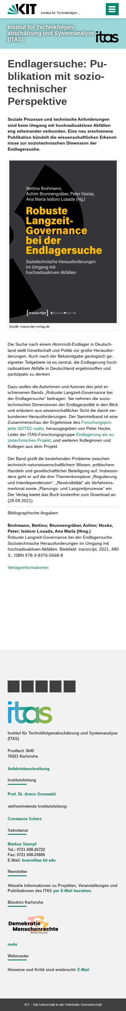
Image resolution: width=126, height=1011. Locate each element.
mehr (12, 944)
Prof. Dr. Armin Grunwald (32, 794)
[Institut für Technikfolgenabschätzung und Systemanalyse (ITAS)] (107, 36)
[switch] (89, 9)
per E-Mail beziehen (72, 891)
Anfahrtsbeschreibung (29, 769)
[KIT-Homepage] (22, 8)
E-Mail (83, 970)
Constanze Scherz (25, 819)
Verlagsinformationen (28, 567)
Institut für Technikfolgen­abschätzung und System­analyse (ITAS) (61, 13)
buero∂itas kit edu (39, 860)
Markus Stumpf (22, 844)
